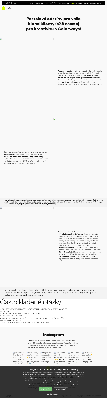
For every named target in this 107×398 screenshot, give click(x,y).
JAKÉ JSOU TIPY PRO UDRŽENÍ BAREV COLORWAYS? (25, 323)
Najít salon (79, 3)
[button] (53, 394)
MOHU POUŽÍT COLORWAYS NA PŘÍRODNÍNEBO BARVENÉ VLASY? (20, 315)
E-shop (74, 3)
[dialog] (53, 382)
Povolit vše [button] (45, 389)
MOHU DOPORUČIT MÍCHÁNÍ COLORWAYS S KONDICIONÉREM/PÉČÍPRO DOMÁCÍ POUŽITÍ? (32, 319)
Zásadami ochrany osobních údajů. (67, 385)
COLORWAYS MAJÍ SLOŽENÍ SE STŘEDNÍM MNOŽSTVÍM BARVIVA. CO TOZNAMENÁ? (33, 310)
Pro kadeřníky (50, 3)
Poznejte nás (63, 3)
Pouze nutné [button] (61, 389)
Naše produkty (36, 3)
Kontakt (86, 3)
